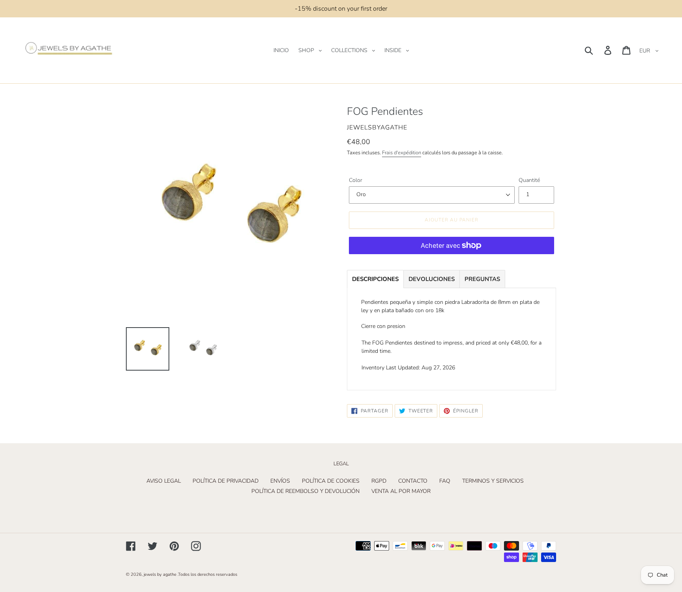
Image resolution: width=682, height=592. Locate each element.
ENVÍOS (280, 481)
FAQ (444, 481)
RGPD (378, 481)
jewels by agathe (160, 574)
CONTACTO (412, 481)
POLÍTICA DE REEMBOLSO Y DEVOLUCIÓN (305, 491)
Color (355, 180)
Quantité (529, 180)
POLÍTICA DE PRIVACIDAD (226, 481)
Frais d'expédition (401, 152)
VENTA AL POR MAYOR (401, 491)
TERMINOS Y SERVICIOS (493, 481)
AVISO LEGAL (163, 481)
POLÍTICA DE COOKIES (331, 481)
